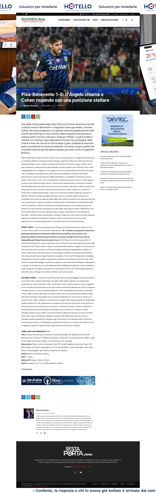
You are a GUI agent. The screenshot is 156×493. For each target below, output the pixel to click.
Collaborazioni (124, 14)
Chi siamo (115, 14)
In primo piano (25, 89)
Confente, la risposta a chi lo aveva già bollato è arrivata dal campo (116, 157)
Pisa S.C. (33, 89)
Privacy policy (130, 484)
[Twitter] (28, 117)
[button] (132, 20)
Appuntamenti (64, 20)
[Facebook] (23, 14)
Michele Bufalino (31, 106)
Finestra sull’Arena (109, 20)
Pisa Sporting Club (81, 20)
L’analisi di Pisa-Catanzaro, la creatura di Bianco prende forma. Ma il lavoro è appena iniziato (116, 173)
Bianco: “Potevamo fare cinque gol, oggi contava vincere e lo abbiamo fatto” (116, 188)
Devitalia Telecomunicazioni (40, 486)
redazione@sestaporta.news (82, 467)
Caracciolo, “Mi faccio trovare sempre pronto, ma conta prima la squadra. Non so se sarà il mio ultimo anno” (117, 180)
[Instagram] (41, 433)
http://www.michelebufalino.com (45, 413)
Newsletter (114, 484)
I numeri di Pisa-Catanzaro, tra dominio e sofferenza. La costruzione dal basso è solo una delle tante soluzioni (116, 165)
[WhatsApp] (38, 117)
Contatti (132, 14)
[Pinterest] (33, 117)
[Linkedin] (45, 433)
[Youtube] (26, 14)
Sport (95, 20)
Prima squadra (40, 89)
